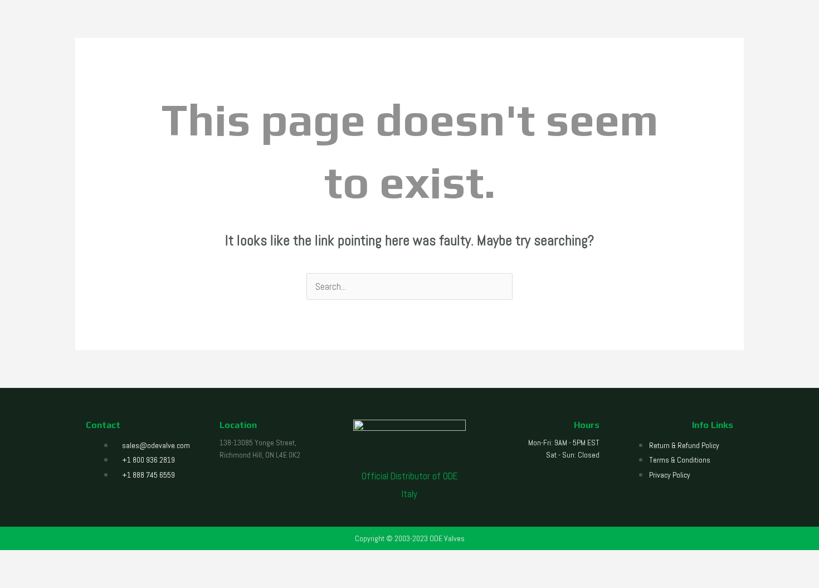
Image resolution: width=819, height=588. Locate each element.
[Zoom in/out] (7, 562)
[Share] (40, 562)
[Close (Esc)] (57, 562)
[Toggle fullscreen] (24, 562)
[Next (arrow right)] (24, 581)
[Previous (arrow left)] (7, 581)
